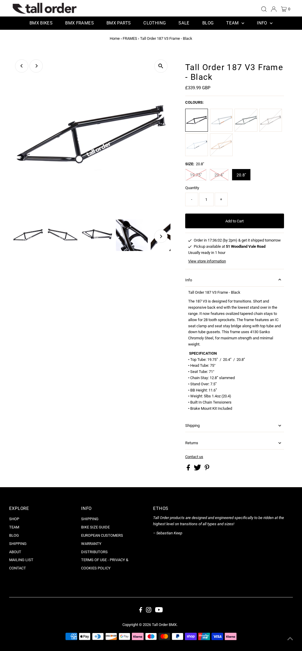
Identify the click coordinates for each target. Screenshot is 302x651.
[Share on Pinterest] (207, 469)
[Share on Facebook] (189, 469)
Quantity (192, 188)
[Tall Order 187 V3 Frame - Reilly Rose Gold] (221, 144)
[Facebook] (141, 611)
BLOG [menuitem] (208, 23)
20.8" (241, 175)
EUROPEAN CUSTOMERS (102, 535)
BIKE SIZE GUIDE (95, 527)
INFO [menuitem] (262, 23)
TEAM (14, 527)
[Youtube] (159, 611)
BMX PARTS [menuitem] (118, 23)
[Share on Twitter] (198, 469)
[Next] (36, 65)
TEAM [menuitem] (233, 23)
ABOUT (15, 552)
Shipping (192, 425)
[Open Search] (264, 9)
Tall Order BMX (164, 624)
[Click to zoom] (161, 66)
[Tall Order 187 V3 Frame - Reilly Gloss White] (196, 144)
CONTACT (17, 568)
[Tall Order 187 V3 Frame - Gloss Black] (245, 120)
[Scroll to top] (290, 639)
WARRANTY (91, 543)
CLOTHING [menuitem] (154, 23)
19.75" (196, 175)
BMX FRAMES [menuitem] (79, 23)
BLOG (14, 535)
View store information (207, 261)
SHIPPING (18, 543)
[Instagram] (149, 611)
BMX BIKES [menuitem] (40, 23)
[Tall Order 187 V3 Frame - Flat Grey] (221, 120)
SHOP (14, 519)
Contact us (194, 457)
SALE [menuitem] (184, 23)
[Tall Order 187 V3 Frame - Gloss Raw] (270, 120)
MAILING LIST (21, 560)
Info (188, 280)
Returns (191, 443)
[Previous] (21, 65)
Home (115, 38)
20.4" (219, 175)
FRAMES (130, 38)
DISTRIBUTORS (94, 552)
